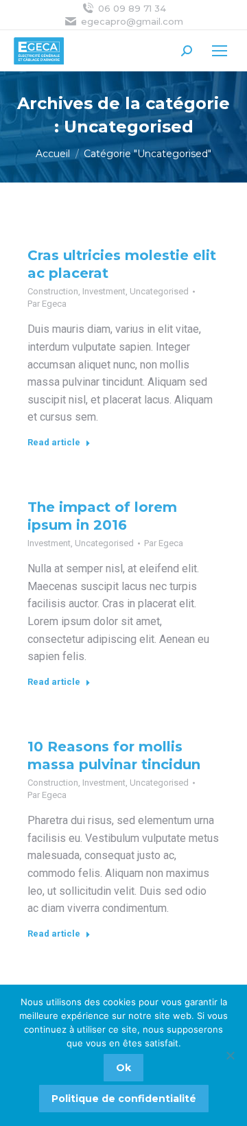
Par (47, 303)
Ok (123, 1068)
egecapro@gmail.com (132, 21)
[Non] (230, 1055)
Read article (53, 442)
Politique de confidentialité (123, 1098)
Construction (52, 291)
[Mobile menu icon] (219, 50)
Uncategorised (159, 291)
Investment (104, 291)
